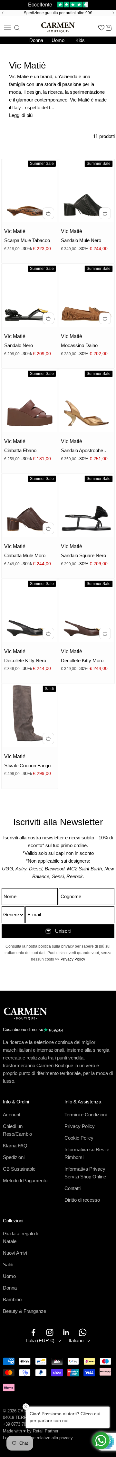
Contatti (72, 1188)
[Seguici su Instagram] (49, 1332)
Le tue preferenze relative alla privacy (38, 1437)
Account (11, 1114)
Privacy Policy (73, 959)
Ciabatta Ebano (20, 450)
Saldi (8, 1264)
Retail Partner (45, 1431)
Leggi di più (21, 115)
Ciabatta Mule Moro (24, 555)
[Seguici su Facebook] (33, 1332)
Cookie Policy (78, 1138)
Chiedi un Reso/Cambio (17, 1130)
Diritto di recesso (82, 1200)
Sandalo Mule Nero (81, 240)
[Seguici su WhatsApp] (82, 1332)
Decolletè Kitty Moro (82, 660)
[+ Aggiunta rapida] (48, 213)
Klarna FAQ (15, 1145)
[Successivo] (114, 13)
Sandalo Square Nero (83, 555)
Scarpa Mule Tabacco (27, 240)
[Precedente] (2, 13)
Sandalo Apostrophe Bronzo (82, 451)
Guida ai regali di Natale (20, 1237)
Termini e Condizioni (85, 1114)
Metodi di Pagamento (25, 1180)
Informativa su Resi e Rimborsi (86, 1153)
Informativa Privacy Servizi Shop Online (85, 1172)
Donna (36, 40)
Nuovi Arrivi (15, 1253)
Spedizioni (13, 1157)
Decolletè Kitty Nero (25, 660)
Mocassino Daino (79, 345)
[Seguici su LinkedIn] (66, 1332)
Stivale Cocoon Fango (27, 765)
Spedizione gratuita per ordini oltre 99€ (58, 13)
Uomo (58, 40)
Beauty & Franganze (24, 1311)
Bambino (12, 1299)
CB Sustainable (19, 1169)
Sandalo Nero (18, 345)
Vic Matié (14, 231)
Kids (80, 40)
